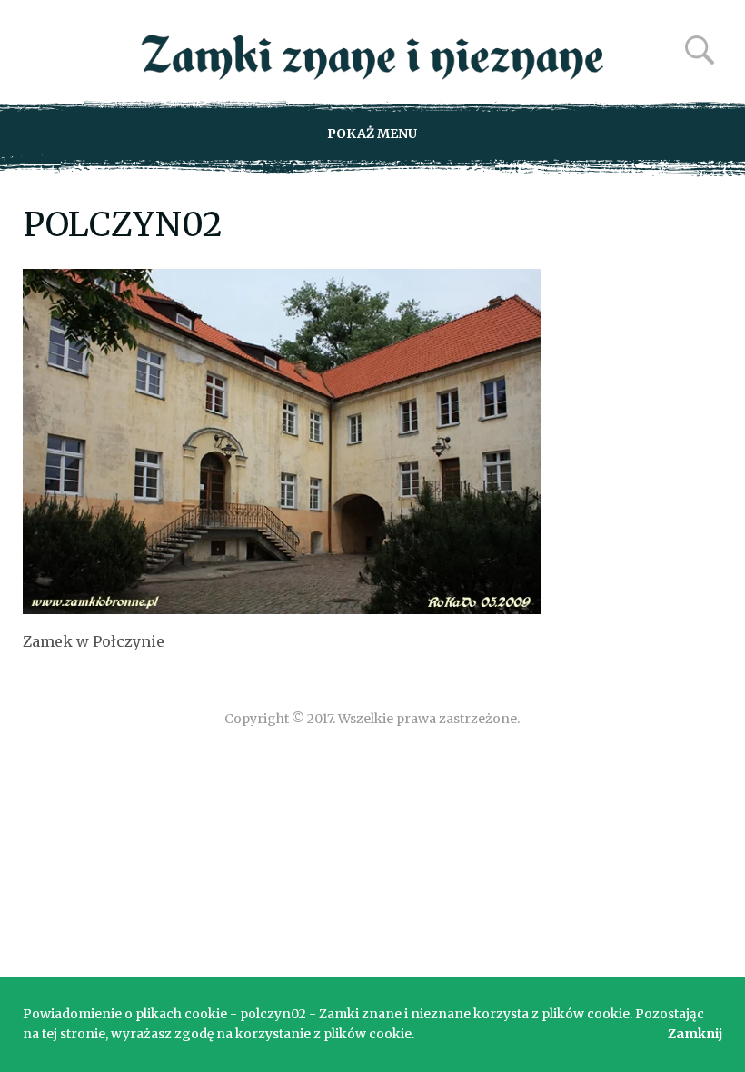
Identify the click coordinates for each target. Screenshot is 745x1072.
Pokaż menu (372, 133)
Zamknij (695, 1034)
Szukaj (699, 50)
